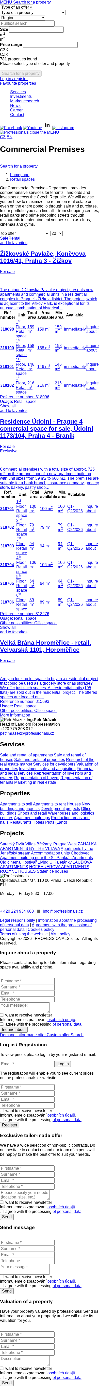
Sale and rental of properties (39, 759)
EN (9, 137)
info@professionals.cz (63, 911)
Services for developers (54, 764)
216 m (30, 385)
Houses (74, 804)
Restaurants (20, 822)
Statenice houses (52, 871)
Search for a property (32, 2)
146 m (30, 366)
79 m (45, 527)
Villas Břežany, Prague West (51, 844)
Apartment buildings (32, 818)
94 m (45, 546)
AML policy (60, 934)
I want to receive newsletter (27, 1015)
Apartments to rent (49, 804)
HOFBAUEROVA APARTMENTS (59, 867)
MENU (6, 2)
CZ (3, 137)
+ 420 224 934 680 (17, 911)
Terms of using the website (24, 934)
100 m (46, 508)
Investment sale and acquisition (47, 769)
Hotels (38, 822)
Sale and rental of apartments (26, 755)
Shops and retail (32, 813)
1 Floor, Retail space (21, 329)
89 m (45, 602)
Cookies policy (41, 929)
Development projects (60, 808)
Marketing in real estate (35, 782)
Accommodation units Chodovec (60, 853)
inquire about (92, 329)
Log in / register (14, 79)
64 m (45, 583)
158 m (30, 347)
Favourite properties (18, 83)
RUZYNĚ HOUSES (18, 871)
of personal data (67, 1024)
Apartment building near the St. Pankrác (36, 858)
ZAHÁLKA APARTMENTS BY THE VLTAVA (48, 846)
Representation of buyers (36, 778)
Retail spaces (22, 179)
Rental (14, 238)
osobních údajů (61, 1020)
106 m (46, 565)
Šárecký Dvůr (12, 844)
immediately (75, 329)
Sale (4, 238)
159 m (30, 329)
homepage (19, 175)
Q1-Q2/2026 (75, 508)
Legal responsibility (17, 920)
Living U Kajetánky (55, 862)
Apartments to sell (16, 804)
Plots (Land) (56, 822)
